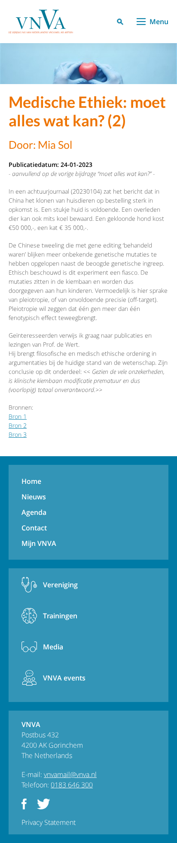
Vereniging (60, 584)
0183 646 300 (72, 785)
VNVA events (64, 678)
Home (31, 481)
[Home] (41, 21)
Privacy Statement (48, 822)
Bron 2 (18, 425)
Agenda (33, 512)
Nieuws (33, 496)
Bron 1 (18, 416)
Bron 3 (18, 434)
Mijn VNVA (38, 543)
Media (53, 647)
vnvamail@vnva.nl (70, 774)
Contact (34, 527)
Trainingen (60, 615)
